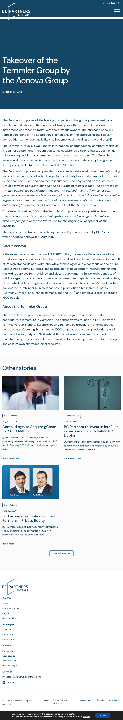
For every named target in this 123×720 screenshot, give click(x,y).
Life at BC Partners (11, 608)
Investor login (109, 3)
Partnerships (8, 651)
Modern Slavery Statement (61, 702)
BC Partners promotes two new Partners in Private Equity (29, 518)
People (5, 613)
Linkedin (10, 682)
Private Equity (9, 634)
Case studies (8, 655)
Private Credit (9, 639)
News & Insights (61, 553)
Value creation (9, 660)
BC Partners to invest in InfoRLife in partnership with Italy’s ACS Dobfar (91, 431)
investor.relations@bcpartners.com (21, 676)
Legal (46, 700)
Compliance (115, 700)
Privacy (100, 700)
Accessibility (86, 700)
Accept (102, 715)
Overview (6, 629)
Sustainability (9, 618)
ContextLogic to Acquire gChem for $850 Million (29, 429)
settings (86, 716)
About (5, 603)
